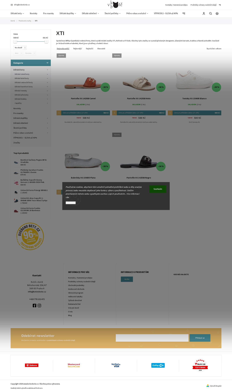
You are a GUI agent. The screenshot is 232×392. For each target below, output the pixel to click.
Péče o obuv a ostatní (23, 132)
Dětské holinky (21, 99)
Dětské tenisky (21, 90)
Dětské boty (19, 69)
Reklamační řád (74, 304)
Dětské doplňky (20, 118)
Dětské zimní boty (22, 74)
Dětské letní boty (22, 78)
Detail (83, 75)
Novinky (17, 108)
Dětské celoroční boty (24, 82)
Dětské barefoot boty (24, 86)
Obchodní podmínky (76, 285)
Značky (16, 142)
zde (67, 197)
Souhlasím (158, 189)
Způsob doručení (75, 300)
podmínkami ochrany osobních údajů (61, 340)
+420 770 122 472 (37, 299)
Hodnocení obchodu (76, 289)
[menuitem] (19, 13)
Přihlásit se (200, 338)
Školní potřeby (20, 127)
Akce (18, 53)
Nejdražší (89, 49)
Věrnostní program (75, 293)
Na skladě (20, 47)
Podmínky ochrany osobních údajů (203, 5)
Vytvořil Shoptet (215, 386)
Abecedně (101, 49)
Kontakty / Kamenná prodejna (176, 5)
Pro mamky (18, 113)
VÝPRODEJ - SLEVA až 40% (25, 137)
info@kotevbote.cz (37, 291)
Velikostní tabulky (75, 296)
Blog (70, 315)
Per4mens (39, 388)
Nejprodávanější (63, 49)
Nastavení (71, 203)
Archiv (126, 279)
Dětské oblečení (20, 123)
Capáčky (18, 103)
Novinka (30, 53)
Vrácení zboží (73, 308)
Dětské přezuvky (21, 95)
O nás (70, 311)
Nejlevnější (77, 49)
